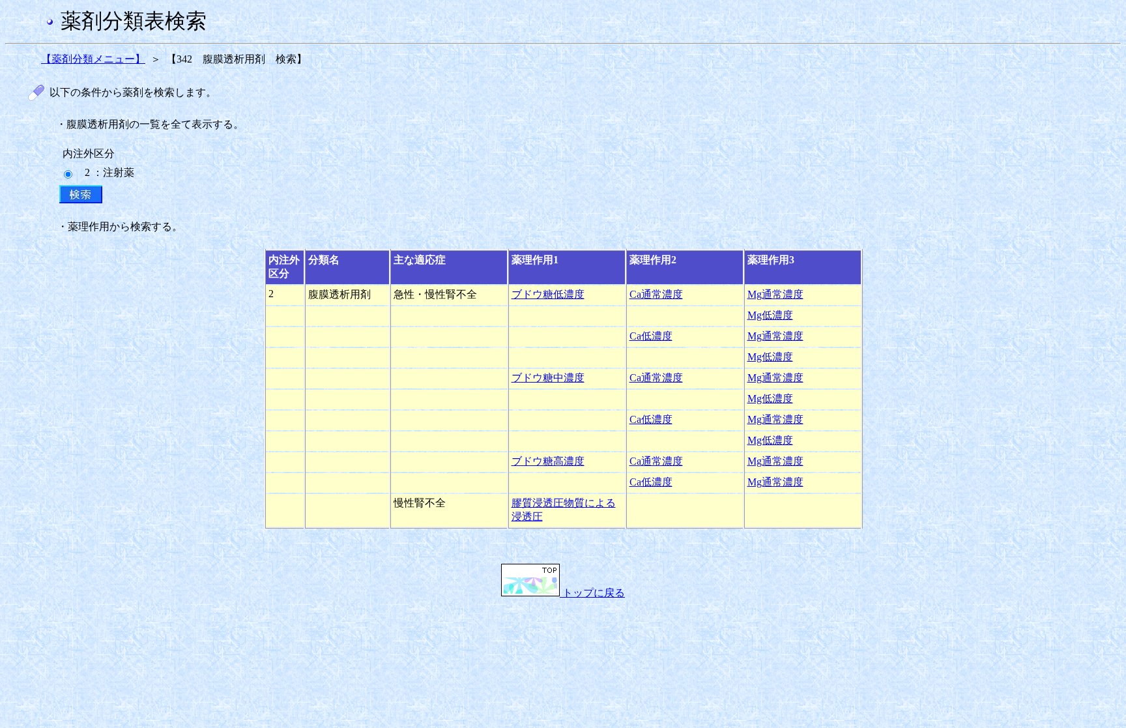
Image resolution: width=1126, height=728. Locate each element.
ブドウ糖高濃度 (548, 461)
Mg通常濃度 (775, 294)
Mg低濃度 (770, 315)
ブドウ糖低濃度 (548, 294)
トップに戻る (592, 592)
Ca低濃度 (650, 336)
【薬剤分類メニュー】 (93, 59)
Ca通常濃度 (656, 294)
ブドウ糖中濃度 (548, 377)
